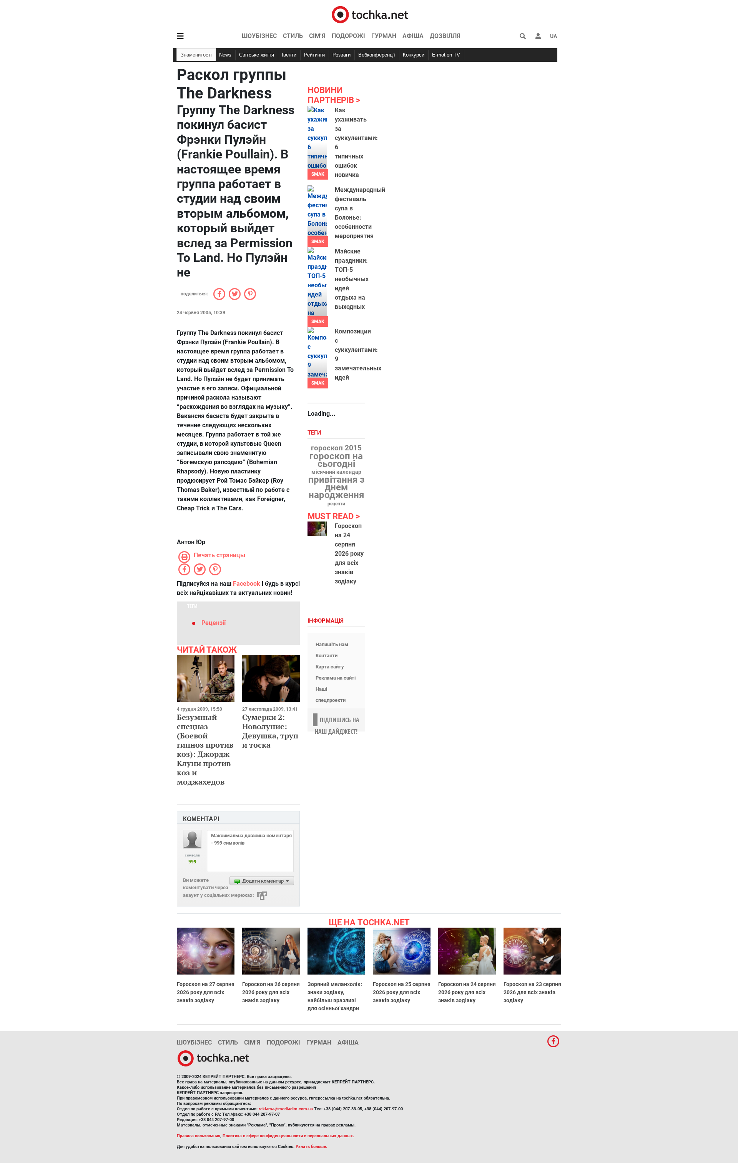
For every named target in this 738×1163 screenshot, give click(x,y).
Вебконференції (376, 55)
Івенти (289, 55)
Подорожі (348, 36)
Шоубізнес (259, 36)
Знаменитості (196, 55)
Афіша (413, 36)
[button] (538, 36)
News (225, 55)
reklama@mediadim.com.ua (286, 1108)
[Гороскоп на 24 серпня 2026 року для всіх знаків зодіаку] (317, 529)
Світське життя (256, 55)
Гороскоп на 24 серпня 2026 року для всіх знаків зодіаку (349, 553)
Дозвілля (445, 36)
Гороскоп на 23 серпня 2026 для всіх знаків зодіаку (532, 992)
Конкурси (413, 55)
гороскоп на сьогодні (336, 460)
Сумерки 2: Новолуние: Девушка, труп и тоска (270, 731)
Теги (315, 433)
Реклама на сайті (336, 678)
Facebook (246, 583)
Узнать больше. (311, 1146)
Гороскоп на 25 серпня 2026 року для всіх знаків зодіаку (401, 992)
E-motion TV (446, 55)
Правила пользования (198, 1135)
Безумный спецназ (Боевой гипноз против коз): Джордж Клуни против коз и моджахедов (205, 749)
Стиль (293, 36)
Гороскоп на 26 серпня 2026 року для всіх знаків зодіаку (271, 992)
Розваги (341, 55)
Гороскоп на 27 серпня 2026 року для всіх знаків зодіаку (205, 992)
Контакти (326, 655)
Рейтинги (314, 55)
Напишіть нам (332, 644)
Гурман (383, 36)
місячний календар (336, 472)
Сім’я (317, 36)
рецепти (336, 504)
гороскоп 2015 (336, 448)
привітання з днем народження (336, 487)
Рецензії (213, 622)
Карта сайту (330, 667)
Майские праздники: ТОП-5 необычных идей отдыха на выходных (352, 279)
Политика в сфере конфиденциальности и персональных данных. (288, 1135)
